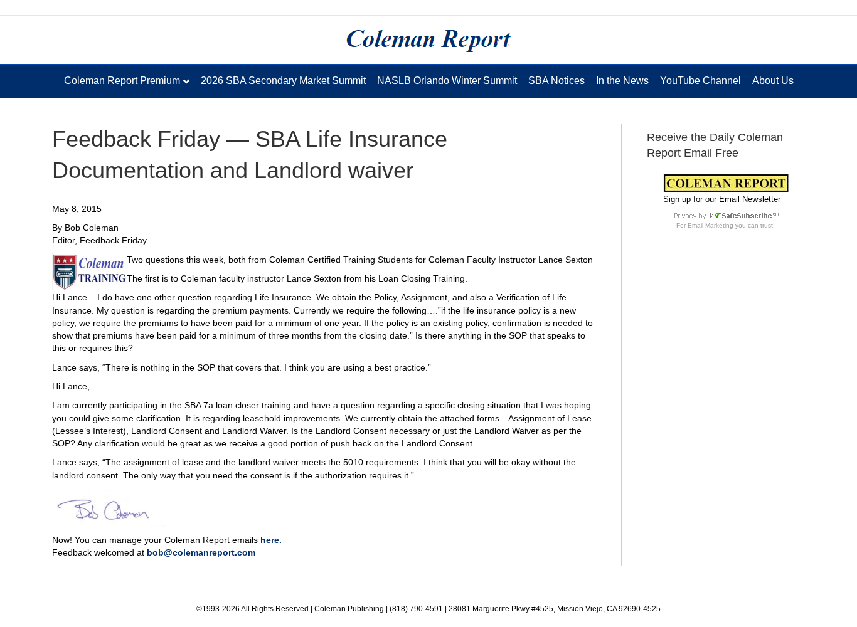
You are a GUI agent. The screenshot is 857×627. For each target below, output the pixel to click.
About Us (773, 80)
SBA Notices (556, 80)
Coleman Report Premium (122, 80)
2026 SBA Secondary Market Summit (283, 80)
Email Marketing (710, 225)
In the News (622, 80)
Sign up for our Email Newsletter (721, 199)
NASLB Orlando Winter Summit (447, 80)
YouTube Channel (700, 80)
